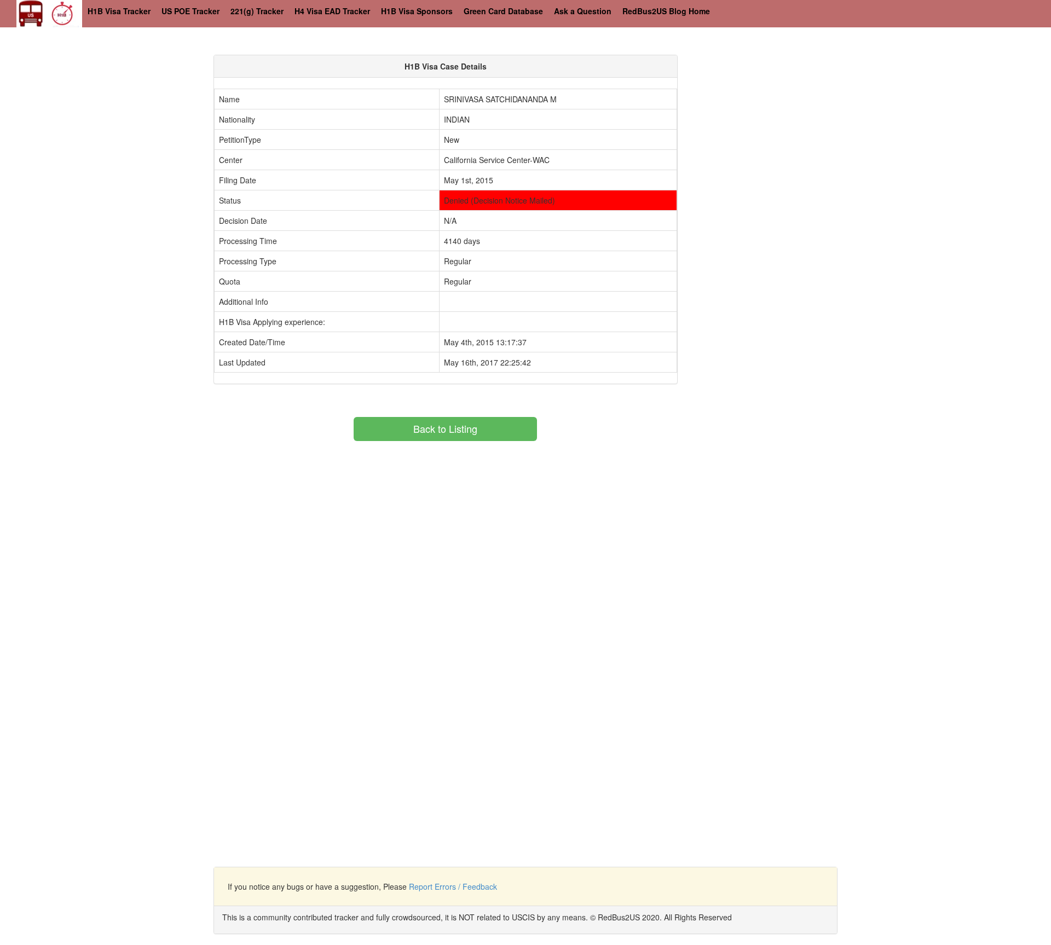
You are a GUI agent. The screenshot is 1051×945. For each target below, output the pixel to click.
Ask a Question (582, 10)
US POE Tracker (190, 10)
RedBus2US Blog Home (666, 10)
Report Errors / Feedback (453, 886)
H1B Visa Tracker (119, 10)
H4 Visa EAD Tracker (332, 10)
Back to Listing (445, 428)
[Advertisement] (786, 131)
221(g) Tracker (257, 10)
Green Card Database (503, 10)
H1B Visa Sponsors (417, 10)
